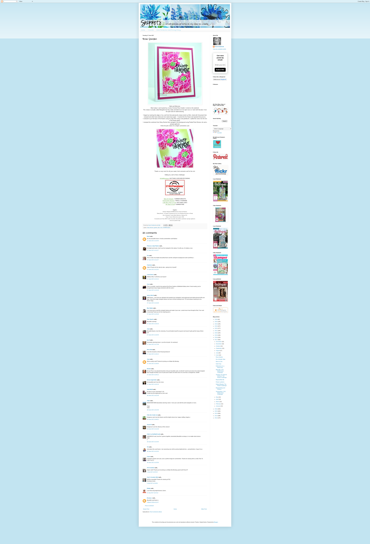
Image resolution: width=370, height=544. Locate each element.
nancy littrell (150, 295)
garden (155, 227)
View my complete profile (219, 49)
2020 (216, 333)
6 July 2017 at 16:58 (152, 483)
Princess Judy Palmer (153, 246)
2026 (216, 319)
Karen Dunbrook (219, 46)
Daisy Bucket (150, 227)
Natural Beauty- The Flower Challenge (221, 385)
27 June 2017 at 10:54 (153, 240)
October (218, 346)
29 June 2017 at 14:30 (153, 441)
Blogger (216, 522)
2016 (216, 409)
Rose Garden (219, 357)
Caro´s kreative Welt (152, 477)
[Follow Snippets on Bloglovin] (220, 80)
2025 (216, 321)
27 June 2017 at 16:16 (153, 323)
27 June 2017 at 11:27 (153, 250)
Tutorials (151, 30)
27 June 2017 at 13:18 (153, 290)
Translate (219, 132)
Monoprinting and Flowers (220, 388)
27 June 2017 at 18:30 (153, 363)
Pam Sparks (150, 319)
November (219, 344)
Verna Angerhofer (152, 380)
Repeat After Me (220, 379)
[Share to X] (168, 225)
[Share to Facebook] (170, 225)
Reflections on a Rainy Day (220, 366)
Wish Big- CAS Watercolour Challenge (220, 371)
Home (143, 30)
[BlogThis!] (166, 225)
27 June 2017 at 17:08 (153, 344)
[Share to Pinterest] (172, 225)
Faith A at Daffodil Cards (153, 434)
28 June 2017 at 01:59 (153, 410)
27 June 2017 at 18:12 (153, 354)
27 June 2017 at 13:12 (153, 279)
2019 (216, 335)
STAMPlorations (166, 227)
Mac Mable (150, 308)
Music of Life (219, 361)
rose (161, 227)
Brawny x (149, 498)
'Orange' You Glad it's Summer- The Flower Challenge (221, 376)
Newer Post (146, 509)
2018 (216, 337)
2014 (216, 413)
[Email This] (164, 225)
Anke (148, 400)
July (217, 353)
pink (159, 227)
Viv (148, 447)
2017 (216, 339)
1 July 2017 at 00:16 (152, 472)
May (217, 397)
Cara (148, 284)
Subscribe (220, 70)
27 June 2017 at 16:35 (153, 335)
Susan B (149, 424)
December (219, 341)
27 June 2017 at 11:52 (153, 269)
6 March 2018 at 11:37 (153, 502)
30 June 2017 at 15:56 (153, 462)
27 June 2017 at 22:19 (153, 384)
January (218, 406)
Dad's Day (218, 364)
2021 (216, 330)
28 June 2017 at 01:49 (153, 395)
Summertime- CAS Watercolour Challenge (221, 393)
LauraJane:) (150, 274)
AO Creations (150, 467)
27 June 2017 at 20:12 (153, 374)
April (217, 399)
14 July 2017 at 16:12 (152, 493)
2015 (216, 411)
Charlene (149, 265)
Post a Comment (149, 505)
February (218, 404)
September (219, 348)
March (218, 401)
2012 (216, 418)
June (217, 355)
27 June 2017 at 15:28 (153, 314)
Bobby (149, 488)
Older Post (204, 509)
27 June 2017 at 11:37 (153, 260)
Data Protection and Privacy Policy (168, 30)
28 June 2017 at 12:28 (153, 429)
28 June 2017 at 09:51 (153, 419)
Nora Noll (149, 349)
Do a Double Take (220, 359)
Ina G (148, 340)
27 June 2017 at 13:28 (153, 303)
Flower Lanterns (220, 382)
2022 (216, 328)
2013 (216, 415)
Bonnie (149, 368)
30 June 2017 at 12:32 (153, 451)
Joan (148, 329)
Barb (148, 236)
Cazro (148, 456)
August (218, 350)
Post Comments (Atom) (156, 512)
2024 (216, 324)
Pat (148, 255)
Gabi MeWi (150, 389)
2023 (216, 326)
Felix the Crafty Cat (152, 415)
